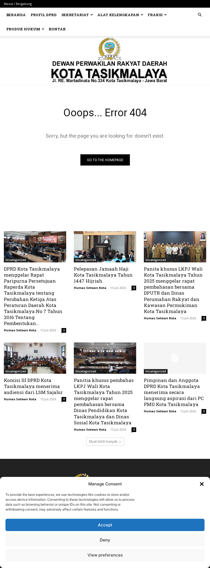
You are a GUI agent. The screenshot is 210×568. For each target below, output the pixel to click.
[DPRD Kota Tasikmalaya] (105, 60)
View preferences (105, 555)
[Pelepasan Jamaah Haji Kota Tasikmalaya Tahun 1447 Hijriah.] (105, 246)
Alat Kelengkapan (118, 14)
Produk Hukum (23, 29)
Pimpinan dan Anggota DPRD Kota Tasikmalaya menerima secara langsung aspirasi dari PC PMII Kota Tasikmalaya (174, 392)
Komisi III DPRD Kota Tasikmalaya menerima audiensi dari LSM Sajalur (33, 386)
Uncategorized (15, 260)
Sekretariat (75, 14)
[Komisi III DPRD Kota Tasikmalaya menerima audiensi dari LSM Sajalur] (35, 358)
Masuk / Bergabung (18, 4)
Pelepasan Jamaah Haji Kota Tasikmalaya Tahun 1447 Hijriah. (103, 275)
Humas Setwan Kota (20, 330)
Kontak (57, 29)
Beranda (16, 14)
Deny (105, 540)
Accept (105, 525)
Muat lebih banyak (103, 441)
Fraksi (155, 14)
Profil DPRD (44, 14)
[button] (202, 484)
